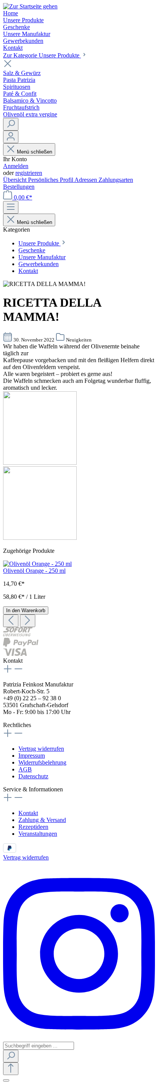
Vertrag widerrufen (41, 748)
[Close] (6, 1080)
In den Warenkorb (25, 610)
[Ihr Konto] (10, 137)
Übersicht (15, 179)
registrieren (28, 173)
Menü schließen (34, 152)
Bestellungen (19, 186)
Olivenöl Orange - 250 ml (34, 570)
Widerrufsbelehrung (42, 762)
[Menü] (10, 207)
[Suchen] (10, 124)
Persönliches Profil (51, 179)
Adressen (86, 179)
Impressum (31, 755)
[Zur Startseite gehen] (30, 6)
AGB (25, 769)
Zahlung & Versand (42, 820)
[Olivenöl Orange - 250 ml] (37, 563)
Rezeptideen (33, 827)
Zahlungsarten (116, 179)
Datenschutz (33, 776)
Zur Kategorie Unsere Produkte (42, 55)
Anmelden (15, 166)
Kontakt (28, 813)
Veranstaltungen (37, 833)
